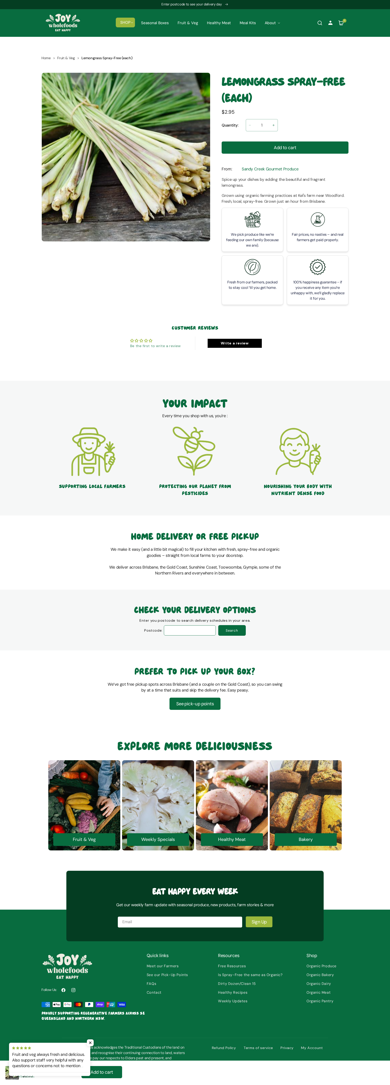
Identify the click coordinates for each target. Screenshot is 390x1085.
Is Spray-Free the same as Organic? (250, 974)
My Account (312, 1047)
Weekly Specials (158, 840)
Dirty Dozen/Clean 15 (237, 983)
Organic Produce (321, 966)
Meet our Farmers (163, 966)
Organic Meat (318, 992)
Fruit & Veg (66, 58)
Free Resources (232, 966)
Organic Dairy (318, 983)
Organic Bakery (320, 974)
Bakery (306, 840)
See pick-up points (195, 704)
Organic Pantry (319, 1001)
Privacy (287, 1047)
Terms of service (258, 1047)
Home (46, 58)
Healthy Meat (232, 840)
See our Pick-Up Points (167, 974)
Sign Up (259, 922)
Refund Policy (224, 1047)
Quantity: (230, 125)
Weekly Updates (232, 1001)
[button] (125, 22)
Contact (154, 992)
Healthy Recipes (232, 992)
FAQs (151, 983)
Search (232, 630)
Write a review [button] (234, 343)
